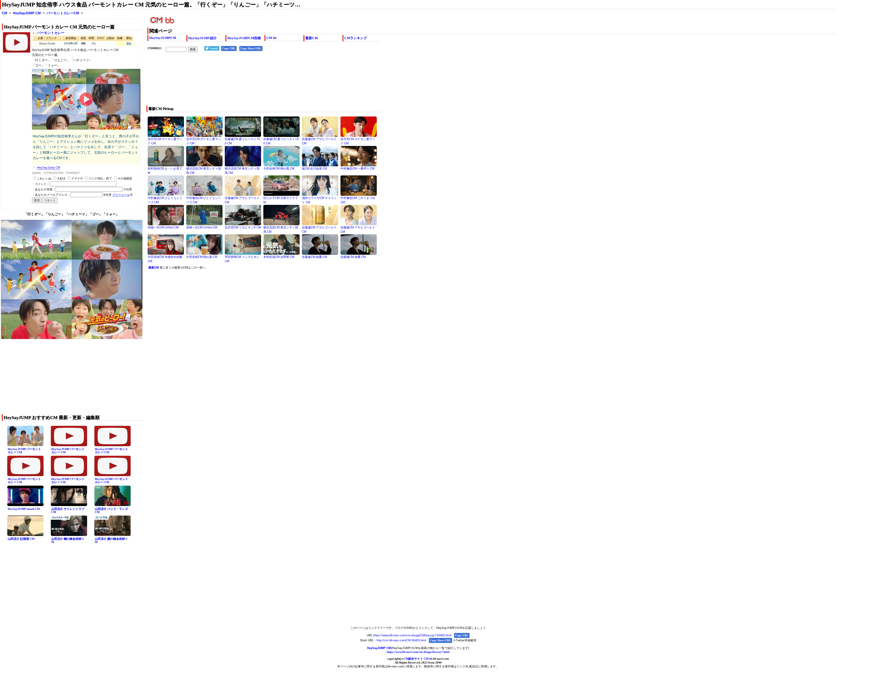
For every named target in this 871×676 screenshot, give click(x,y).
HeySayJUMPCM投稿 (244, 38)
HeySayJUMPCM (162, 38)
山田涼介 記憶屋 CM (21, 538)
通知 (128, 43)
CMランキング (355, 38)
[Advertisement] (283, 81)
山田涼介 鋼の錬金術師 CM (67, 540)
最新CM (311, 38)
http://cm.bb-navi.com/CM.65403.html (401, 640)
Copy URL (229, 48)
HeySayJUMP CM (27, 13)
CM (4, 13)
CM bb (271, 38)
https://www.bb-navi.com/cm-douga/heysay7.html (418, 652)
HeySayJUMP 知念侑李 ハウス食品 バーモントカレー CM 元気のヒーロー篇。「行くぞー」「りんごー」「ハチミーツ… (151, 4)
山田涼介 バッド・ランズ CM (111, 510)
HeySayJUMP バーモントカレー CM (24, 450)
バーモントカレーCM (62, 13)
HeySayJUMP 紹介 (202, 38)
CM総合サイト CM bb (418, 658)
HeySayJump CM (48, 167)
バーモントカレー (50, 33)
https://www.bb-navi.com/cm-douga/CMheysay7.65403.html (412, 635)
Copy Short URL (251, 48)
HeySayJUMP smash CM (24, 509)
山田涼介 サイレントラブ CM (67, 510)
